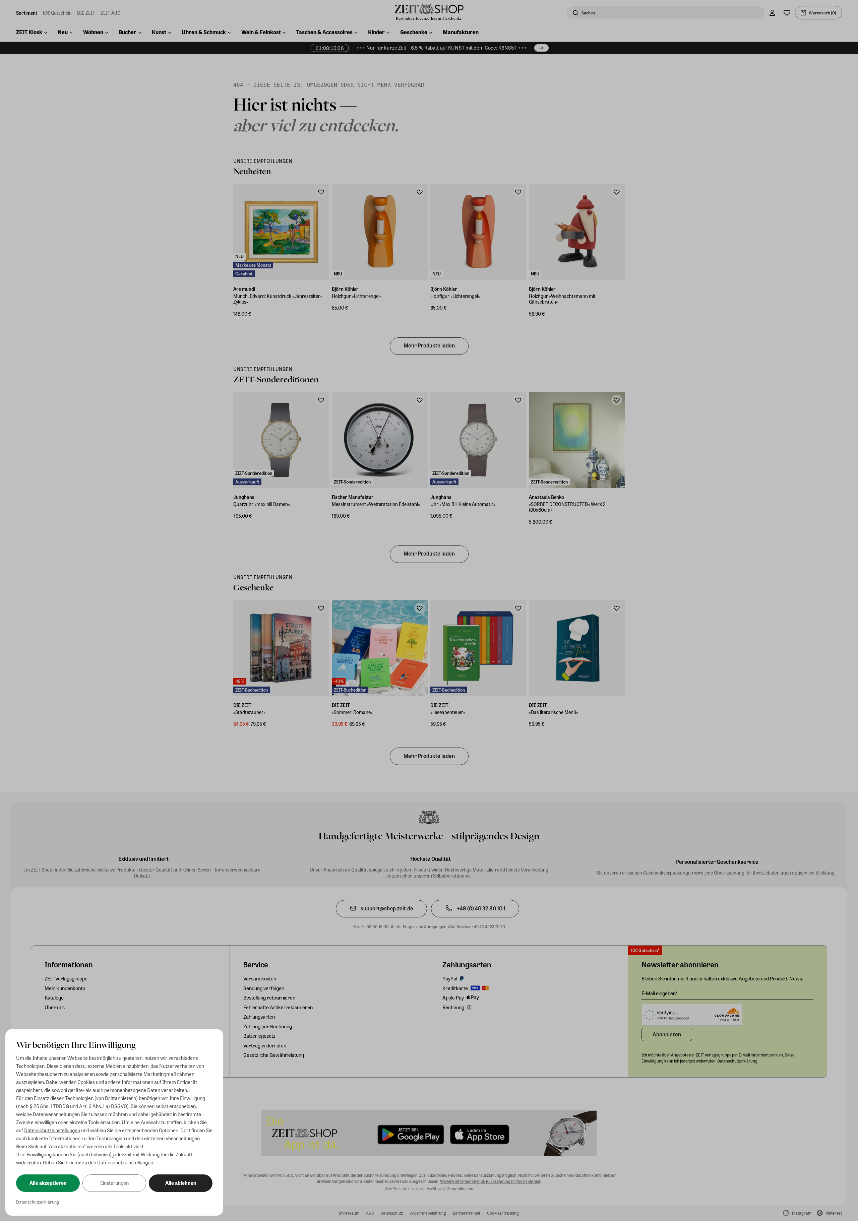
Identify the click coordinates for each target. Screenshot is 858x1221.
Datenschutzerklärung (37, 1202)
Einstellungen (114, 1182)
